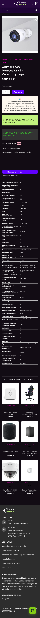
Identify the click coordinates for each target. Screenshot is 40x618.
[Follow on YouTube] (8, 599)
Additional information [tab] (11, 175)
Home (4, 59)
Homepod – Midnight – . (10, 452)
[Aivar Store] (20, 4)
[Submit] (36, 10)
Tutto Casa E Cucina (25, 152)
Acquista (18, 92)
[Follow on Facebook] (3, 599)
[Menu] (3, 3)
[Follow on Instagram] (5, 599)
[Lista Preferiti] (33, 3)
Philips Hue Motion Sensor (10, 414)
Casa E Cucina (15, 59)
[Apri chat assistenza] (32, 610)
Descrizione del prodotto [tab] (12, 172)
